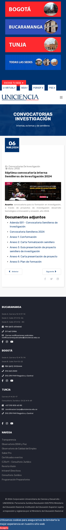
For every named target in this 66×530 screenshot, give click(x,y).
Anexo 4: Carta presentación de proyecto (33, 256)
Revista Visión (9, 466)
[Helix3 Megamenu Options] (61, 97)
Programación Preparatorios (16, 479)
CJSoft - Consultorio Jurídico (16, 462)
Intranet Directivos (11, 471)
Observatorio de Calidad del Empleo (19, 448)
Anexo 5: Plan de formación (26, 261)
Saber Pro (7, 453)
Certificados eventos (12, 457)
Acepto (4, 527)
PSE (51, 88)
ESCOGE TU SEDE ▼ (14, 83)
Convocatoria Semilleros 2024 (27, 231)
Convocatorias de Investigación (24, 166)
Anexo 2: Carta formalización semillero (32, 242)
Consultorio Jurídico (12, 475)
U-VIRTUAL (8, 88)
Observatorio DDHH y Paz (14, 444)
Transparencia (9, 440)
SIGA (23, 88)
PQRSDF (37, 88)
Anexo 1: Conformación (23, 237)
